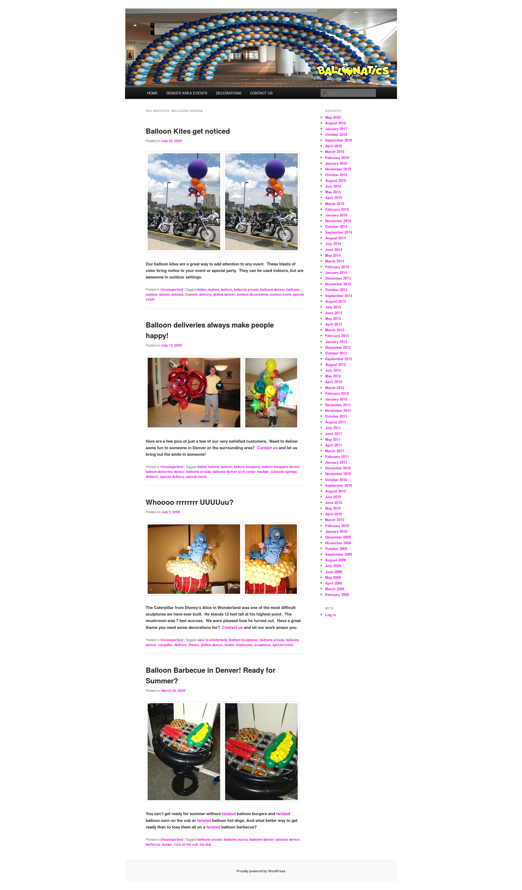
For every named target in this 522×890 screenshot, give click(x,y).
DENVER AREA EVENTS (186, 93)
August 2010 (335, 491)
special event (196, 476)
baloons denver (288, 839)
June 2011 (333, 433)
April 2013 (333, 324)
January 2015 (336, 215)
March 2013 (334, 329)
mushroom (244, 644)
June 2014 (333, 249)
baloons (177, 294)
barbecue (153, 844)
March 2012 (334, 387)
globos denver (224, 294)
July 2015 (333, 186)
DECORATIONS (228, 93)
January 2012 (336, 399)
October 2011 (336, 416)
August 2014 (335, 237)
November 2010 (338, 473)
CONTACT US (261, 93)
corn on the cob (186, 844)
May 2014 (333, 255)
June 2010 (333, 502)
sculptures (262, 644)
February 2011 (337, 456)
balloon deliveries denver (165, 471)
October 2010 (336, 479)
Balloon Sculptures (243, 639)
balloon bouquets (247, 466)
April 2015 (333, 197)
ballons (213, 289)
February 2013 (337, 335)
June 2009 (333, 571)
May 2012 (333, 375)
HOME (152, 93)
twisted (228, 813)
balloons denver (272, 289)
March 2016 (334, 151)
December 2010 (338, 467)
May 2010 (333, 508)
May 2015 (333, 191)
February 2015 (337, 209)
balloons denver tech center (234, 471)
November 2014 (338, 220)
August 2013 (335, 301)
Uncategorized (171, 289)
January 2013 (336, 341)
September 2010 (338, 485)
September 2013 (338, 295)
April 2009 (333, 583)
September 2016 (338, 140)
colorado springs (284, 471)
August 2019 (335, 123)
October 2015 (336, 174)
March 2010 (334, 519)
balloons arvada (246, 289)
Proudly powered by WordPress (261, 870)
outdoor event (280, 294)
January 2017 (336, 128)
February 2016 (337, 157)
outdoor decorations (252, 294)
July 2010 (333, 496)
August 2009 (335, 559)
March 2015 (334, 203)
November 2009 (338, 542)
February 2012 (337, 393)
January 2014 (336, 272)
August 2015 (335, 180)
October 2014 (336, 226)
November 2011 (338, 410)
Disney (193, 644)
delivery (205, 294)
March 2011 (334, 450)
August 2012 (335, 364)
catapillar (165, 644)
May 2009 (333, 577)
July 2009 (333, 565)
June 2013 (333, 312)
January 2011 (336, 462)
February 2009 (337, 594)
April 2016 (333, 145)
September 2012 (338, 358)
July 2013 (333, 307)
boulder (263, 471)
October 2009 (336, 548)
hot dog (205, 844)
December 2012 (338, 347)
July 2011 (333, 427)
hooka (229, 644)
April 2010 (333, 513)
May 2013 (333, 318)
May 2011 (333, 439)
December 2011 (338, 404)
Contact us (267, 448)
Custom (191, 294)
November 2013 (338, 283)
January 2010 (336, 531)
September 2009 (338, 554)
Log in (330, 614)
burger (167, 844)
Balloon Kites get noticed (188, 131)
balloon (226, 289)
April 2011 (333, 445)
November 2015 (338, 169)
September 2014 (338, 232)
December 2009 (338, 537)
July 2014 (333, 243)
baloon (164, 294)
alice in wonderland (212, 639)
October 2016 (336, 134)
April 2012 (333, 381)
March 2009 (334, 588)
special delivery (172, 476)
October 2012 (336, 353)
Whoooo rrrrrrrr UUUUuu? (190, 502)
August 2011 (335, 421)
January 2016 (336, 163)
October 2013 (336, 289)
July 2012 (333, 370)
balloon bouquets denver (281, 466)
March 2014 (334, 261)
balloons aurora (236, 839)
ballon (202, 289)
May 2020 (333, 117)
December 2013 (338, 278)
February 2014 (337, 266)
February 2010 (337, 525)
